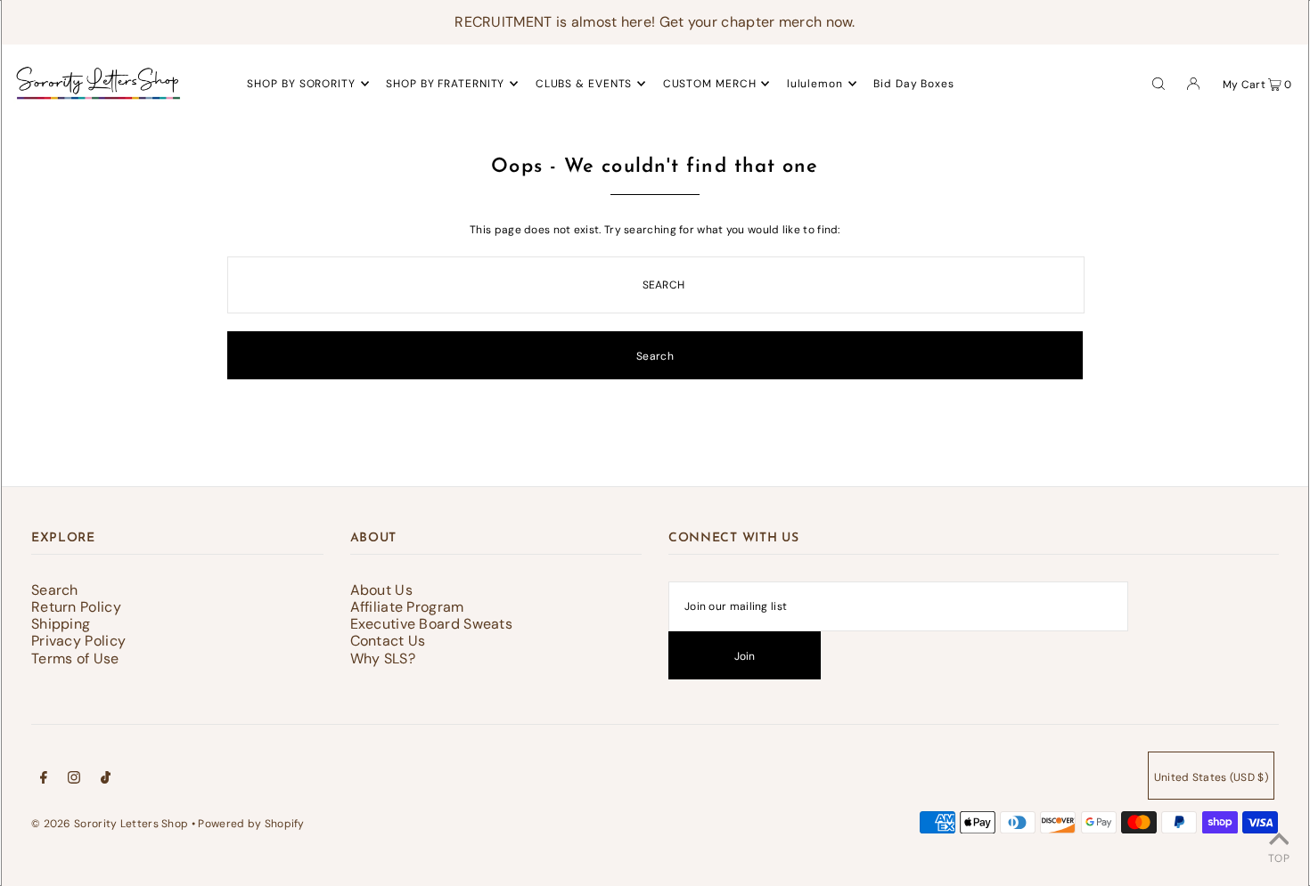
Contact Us (388, 640)
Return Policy (76, 606)
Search (54, 590)
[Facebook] (43, 780)
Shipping (60, 623)
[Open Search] (1158, 83)
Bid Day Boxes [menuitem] (913, 84)
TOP (1279, 858)
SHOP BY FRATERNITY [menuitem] (445, 84)
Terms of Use (75, 658)
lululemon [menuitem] (815, 84)
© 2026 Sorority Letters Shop (109, 824)
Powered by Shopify (251, 824)
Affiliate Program (407, 606)
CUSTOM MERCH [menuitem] (710, 84)
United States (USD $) (1211, 777)
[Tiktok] (106, 780)
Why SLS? (382, 658)
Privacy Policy (78, 640)
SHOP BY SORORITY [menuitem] (301, 84)
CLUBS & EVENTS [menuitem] (584, 84)
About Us (381, 590)
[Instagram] (74, 780)
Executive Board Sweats (431, 623)
